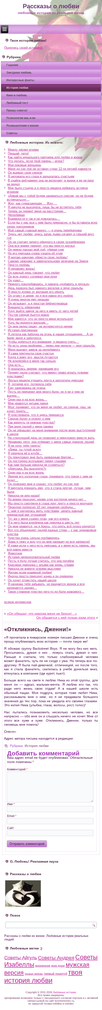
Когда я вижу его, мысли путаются (33, 357)
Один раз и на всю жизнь (26, 472)
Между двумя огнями (23, 149)
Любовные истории (64, 992)
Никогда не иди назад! (24, 495)
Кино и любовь (16, 95)
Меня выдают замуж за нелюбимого (34, 349)
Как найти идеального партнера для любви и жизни (45, 157)
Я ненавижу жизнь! (21, 268)
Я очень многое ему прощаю (28, 299)
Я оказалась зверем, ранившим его (33, 368)
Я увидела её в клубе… (25, 453)
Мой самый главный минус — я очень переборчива (45, 230)
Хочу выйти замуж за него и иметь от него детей (43, 311)
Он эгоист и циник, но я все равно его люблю (40, 295)
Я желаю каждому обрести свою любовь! (38, 257)
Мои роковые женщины (24, 165)
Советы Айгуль (20, 957)
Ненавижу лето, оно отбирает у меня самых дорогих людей (51, 442)
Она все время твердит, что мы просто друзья (41, 245)
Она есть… (16, 365)
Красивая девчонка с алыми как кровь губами (41, 565)
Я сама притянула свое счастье (31, 353)
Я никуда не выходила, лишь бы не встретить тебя (44, 207)
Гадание (12, 65)
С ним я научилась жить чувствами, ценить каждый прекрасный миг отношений (45, 512)
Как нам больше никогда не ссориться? (36, 465)
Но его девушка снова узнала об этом (35, 253)
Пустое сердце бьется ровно (28, 315)
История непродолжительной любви (34, 557)
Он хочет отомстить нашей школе (32, 580)
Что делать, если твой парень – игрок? (36, 161)
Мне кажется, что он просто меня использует (40, 319)
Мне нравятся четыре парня (28, 403)
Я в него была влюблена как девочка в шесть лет (43, 522)
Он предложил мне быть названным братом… (41, 457)
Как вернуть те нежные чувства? (31, 422)
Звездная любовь (19, 72)
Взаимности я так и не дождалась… (34, 219)
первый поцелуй (55, 973)
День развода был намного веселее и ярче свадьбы (45, 288)
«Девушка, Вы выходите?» (27, 468)
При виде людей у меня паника (30, 426)
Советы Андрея (56, 957)
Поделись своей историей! (23, 47)
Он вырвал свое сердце (25, 172)
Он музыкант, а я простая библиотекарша (37, 303)
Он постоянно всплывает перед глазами (37, 461)
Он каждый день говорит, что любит (34, 272)
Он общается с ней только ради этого (65, 617)
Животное (15, 553)
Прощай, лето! (18, 153)
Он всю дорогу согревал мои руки (32, 276)
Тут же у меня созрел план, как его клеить (38, 518)
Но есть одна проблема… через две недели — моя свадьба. (51, 345)
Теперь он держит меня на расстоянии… (37, 211)
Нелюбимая (16, 215)
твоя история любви (43, 976)
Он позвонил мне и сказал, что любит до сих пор (43, 484)
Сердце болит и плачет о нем (29, 418)
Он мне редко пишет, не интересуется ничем (40, 326)
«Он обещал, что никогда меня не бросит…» (42, 613)
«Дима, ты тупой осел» (24, 449)
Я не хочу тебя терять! (24, 445)
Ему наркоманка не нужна (26, 388)
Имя (11, 804)
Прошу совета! (16, 110)
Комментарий (17, 769)
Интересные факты (20, 80)
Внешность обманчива (24, 307)
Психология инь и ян (20, 118)
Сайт (10, 828)
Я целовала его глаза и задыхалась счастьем (41, 176)
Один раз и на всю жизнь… (27, 399)
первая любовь (34, 973)
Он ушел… (15, 280)
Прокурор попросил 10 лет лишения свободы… (42, 507)
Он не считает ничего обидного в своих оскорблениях (46, 242)
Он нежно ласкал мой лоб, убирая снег (36, 249)
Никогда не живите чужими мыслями (34, 568)
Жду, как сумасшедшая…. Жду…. (32, 203)
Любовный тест (17, 103)
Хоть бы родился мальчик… (28, 322)
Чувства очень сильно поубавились (34, 538)
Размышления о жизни (22, 125)
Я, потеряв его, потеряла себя (29, 384)
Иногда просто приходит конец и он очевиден (40, 576)
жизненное (42, 965)
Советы (11, 133)
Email (11, 816)
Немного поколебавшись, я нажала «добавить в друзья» (48, 284)
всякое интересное (17, 602)
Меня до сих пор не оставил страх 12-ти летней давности (49, 169)
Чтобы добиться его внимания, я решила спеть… (43, 342)
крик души (58, 965)
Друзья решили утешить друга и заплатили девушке (45, 380)
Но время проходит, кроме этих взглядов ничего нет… (47, 499)
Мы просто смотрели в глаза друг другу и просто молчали (50, 503)
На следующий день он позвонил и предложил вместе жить (51, 438)
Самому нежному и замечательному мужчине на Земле (48, 261)
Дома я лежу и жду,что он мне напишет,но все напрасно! (49, 541)
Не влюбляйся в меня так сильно (32, 361)
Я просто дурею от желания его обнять (36, 292)
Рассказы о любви (51, 6)
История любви (17, 87)
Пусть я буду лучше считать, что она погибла (41, 561)
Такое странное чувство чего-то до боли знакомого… (46, 591)
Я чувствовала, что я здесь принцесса (36, 415)
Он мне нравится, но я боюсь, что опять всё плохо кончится (51, 526)
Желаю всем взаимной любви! (30, 572)
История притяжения (22, 330)
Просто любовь (19, 265)
